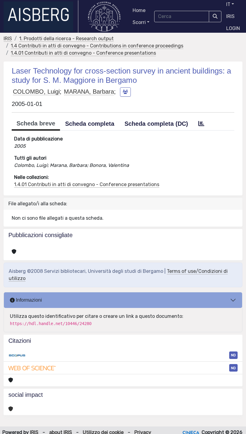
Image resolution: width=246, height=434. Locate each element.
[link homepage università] (104, 16)
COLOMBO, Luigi (36, 91)
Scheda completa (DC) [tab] (156, 123)
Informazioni (28, 300)
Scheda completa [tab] (89, 123)
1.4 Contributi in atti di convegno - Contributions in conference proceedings (97, 46)
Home (139, 10)
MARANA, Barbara (89, 91)
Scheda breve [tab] (35, 123)
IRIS (230, 16)
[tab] (201, 123)
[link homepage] (41, 16)
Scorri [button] (139, 22)
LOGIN (233, 28)
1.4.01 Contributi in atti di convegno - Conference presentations (83, 53)
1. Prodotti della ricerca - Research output (66, 38)
